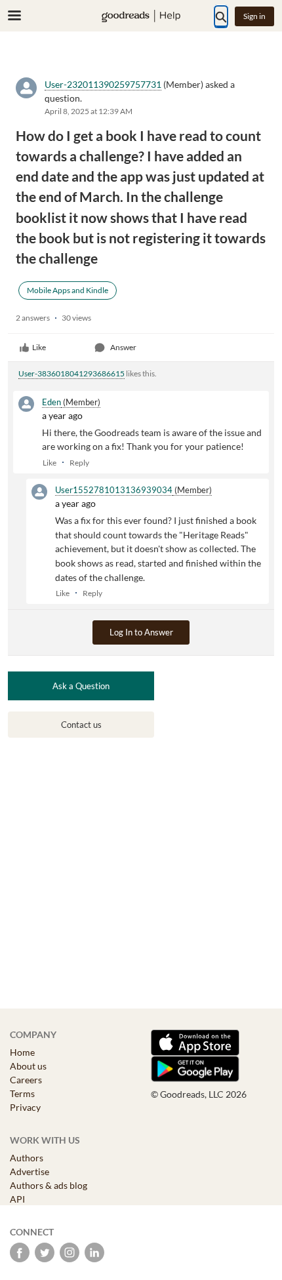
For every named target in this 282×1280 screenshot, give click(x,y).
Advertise (29, 1171)
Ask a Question (81, 686)
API (17, 1199)
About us (28, 1065)
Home (22, 1052)
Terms (22, 1093)
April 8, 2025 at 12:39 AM (88, 111)
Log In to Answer (141, 632)
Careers (26, 1079)
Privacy (25, 1107)
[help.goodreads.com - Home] (141, 16)
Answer (123, 347)
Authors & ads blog (48, 1185)
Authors (26, 1157)
